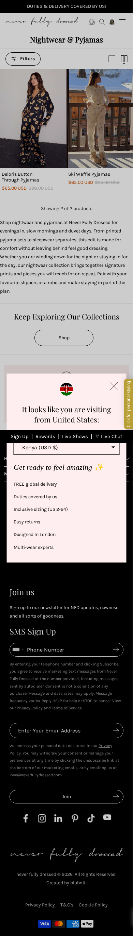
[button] (113, 386)
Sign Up (20, 436)
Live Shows (75, 436)
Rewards (45, 436)
